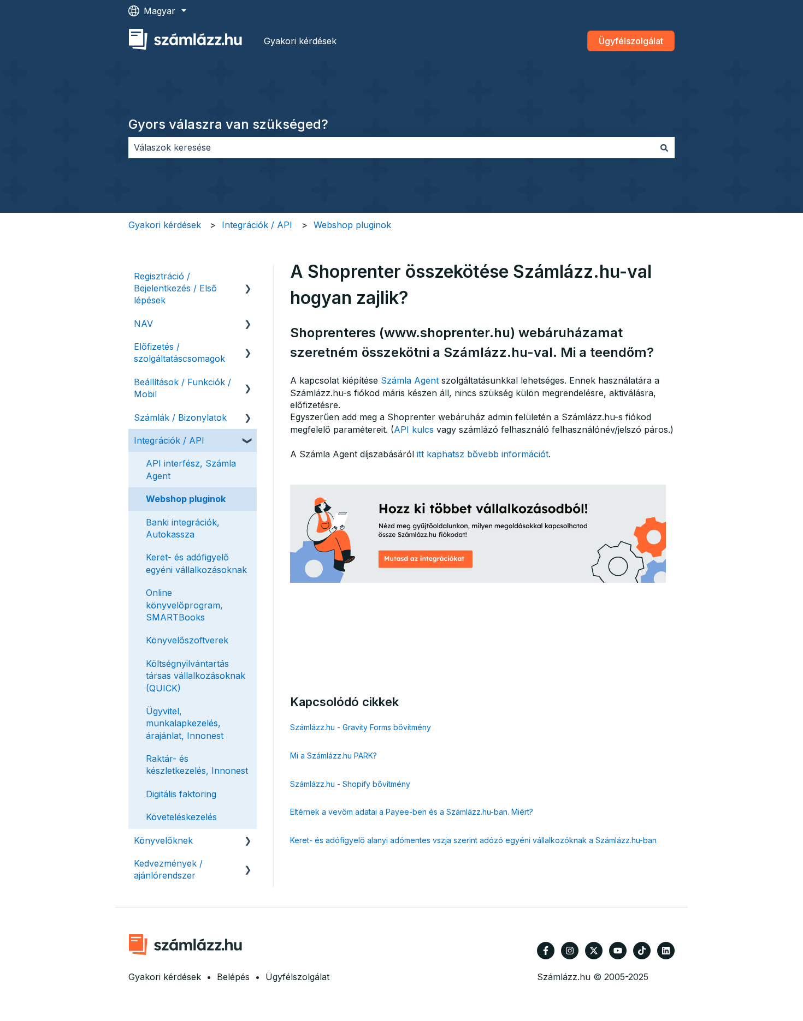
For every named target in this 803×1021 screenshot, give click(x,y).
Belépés (233, 976)
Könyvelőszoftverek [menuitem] (187, 640)
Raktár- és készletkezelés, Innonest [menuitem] (197, 764)
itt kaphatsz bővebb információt (482, 454)
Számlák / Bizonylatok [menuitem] (180, 417)
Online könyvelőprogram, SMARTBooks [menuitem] (184, 605)
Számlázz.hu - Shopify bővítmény (350, 784)
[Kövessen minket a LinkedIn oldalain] (666, 950)
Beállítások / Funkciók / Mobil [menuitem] (182, 388)
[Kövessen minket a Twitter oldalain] (594, 950)
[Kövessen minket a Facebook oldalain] (545, 950)
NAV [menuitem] (143, 323)
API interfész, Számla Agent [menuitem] (191, 469)
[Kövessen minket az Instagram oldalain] (569, 950)
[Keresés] (664, 147)
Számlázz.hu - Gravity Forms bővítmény (360, 727)
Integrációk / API (257, 224)
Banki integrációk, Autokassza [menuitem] (183, 528)
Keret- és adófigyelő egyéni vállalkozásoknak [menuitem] (196, 563)
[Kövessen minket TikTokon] (642, 950)
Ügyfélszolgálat (631, 40)
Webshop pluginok (352, 224)
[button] (248, 277)
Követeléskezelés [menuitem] (181, 816)
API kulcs (414, 429)
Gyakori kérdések (300, 40)
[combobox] (391, 147)
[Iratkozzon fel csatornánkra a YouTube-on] (618, 950)
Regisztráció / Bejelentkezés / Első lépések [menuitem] (175, 288)
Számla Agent (410, 380)
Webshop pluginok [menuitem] (186, 498)
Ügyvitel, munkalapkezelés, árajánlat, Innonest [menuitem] (184, 723)
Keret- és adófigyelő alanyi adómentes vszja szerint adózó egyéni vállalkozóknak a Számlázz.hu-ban (473, 840)
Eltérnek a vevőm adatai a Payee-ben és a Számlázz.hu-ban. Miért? (411, 811)
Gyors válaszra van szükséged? (228, 124)
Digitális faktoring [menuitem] (181, 794)
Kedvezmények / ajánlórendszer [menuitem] (168, 869)
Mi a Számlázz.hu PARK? (333, 755)
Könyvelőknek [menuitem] (163, 840)
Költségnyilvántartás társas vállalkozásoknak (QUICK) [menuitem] (195, 676)
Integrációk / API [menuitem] (169, 440)
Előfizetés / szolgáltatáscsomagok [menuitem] (179, 352)
